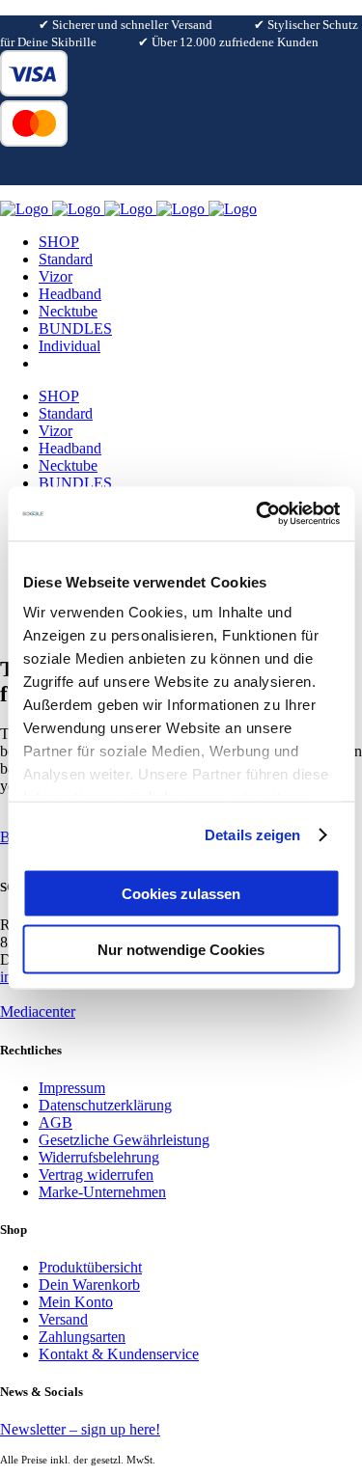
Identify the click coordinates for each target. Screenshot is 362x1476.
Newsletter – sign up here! (80, 1429)
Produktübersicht (90, 1267)
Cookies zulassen (181, 893)
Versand (63, 1319)
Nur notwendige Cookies (181, 950)
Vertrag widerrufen (96, 1174)
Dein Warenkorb (89, 1284)
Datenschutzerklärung (105, 1105)
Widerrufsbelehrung (99, 1157)
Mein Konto (76, 1302)
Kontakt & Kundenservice (119, 1354)
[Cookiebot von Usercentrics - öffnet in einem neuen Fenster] (258, 514)
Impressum (72, 1088)
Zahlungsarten (82, 1336)
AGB (55, 1122)
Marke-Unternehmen (102, 1192)
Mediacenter (37, 1011)
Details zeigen (252, 835)
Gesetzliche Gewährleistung (124, 1140)
